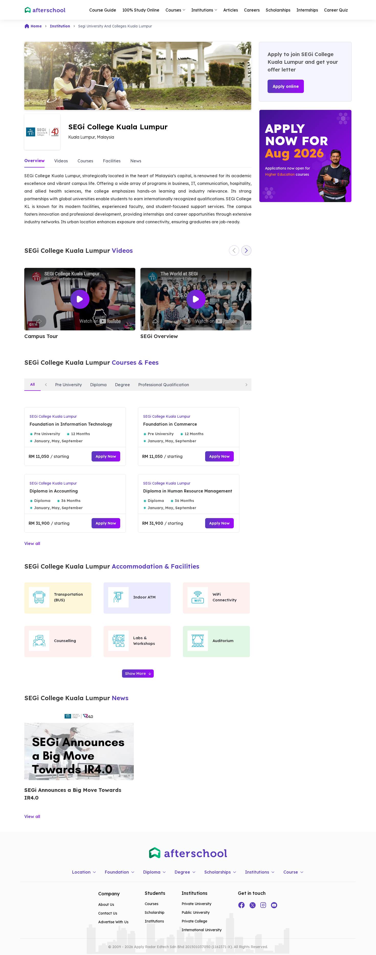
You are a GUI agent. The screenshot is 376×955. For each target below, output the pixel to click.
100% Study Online (140, 10)
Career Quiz (336, 10)
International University (202, 930)
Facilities (111, 160)
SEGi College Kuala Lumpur (53, 416)
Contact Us (107, 913)
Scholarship (154, 912)
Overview (34, 160)
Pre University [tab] (68, 384)
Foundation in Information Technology (71, 424)
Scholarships (278, 10)
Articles (230, 10)
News (135, 160)
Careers (252, 10)
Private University (196, 903)
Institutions (154, 921)
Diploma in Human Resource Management (187, 491)
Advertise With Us (113, 922)
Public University (195, 912)
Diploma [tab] (98, 384)
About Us (106, 904)
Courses (85, 160)
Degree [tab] (122, 384)
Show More (135, 673)
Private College (194, 921)
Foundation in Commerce (170, 424)
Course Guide (102, 10)
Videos (61, 160)
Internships (307, 10)
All (32, 384)
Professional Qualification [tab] (163, 384)
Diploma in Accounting (54, 491)
